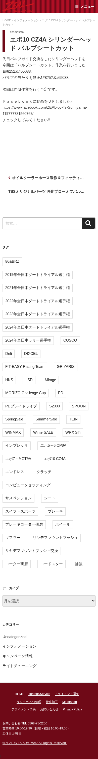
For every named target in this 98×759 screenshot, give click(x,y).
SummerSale (46, 419)
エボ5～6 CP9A (53, 445)
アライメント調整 (67, 694)
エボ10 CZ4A (54, 459)
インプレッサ (16, 445)
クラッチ (44, 472)
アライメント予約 (24, 709)
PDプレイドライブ (21, 406)
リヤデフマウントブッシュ (55, 537)
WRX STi (72, 432)
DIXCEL (31, 353)
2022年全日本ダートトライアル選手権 (37, 301)
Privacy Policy (72, 709)
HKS (9, 380)
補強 (78, 564)
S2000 (54, 406)
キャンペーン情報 (18, 656)
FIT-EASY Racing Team (24, 366)
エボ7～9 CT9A (18, 459)
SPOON (79, 406)
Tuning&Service (39, 694)
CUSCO (70, 340)
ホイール (62, 524)
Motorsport (69, 702)
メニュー (87, 7)
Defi (8, 353)
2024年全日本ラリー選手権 (28, 340)
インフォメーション (19, 646)
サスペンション (18, 498)
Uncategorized (14, 637)
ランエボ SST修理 (29, 702)
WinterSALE (43, 432)
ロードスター (51, 564)
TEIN (73, 419)
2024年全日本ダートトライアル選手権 (37, 327)
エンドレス (14, 472)
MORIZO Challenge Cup (25, 393)
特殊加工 (52, 702)
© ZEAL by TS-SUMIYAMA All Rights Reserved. (35, 743)
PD (60, 393)
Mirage (50, 380)
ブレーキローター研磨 (24, 524)
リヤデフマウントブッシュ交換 (31, 550)
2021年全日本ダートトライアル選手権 (37, 287)
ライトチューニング (19, 666)
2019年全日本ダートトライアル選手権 (37, 274)
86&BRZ (12, 261)
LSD (29, 380)
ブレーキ (55, 511)
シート (49, 498)
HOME (19, 694)
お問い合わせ (49, 709)
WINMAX (13, 432)
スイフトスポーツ (20, 511)
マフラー (12, 537)
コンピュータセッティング (28, 485)
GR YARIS (66, 366)
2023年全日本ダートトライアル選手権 (37, 314)
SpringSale (14, 419)
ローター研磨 (16, 564)
